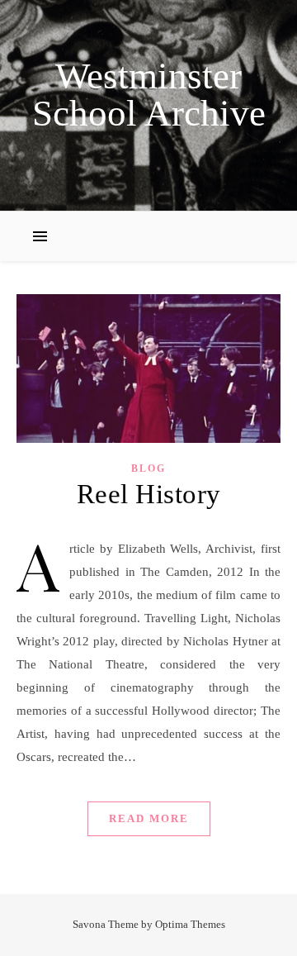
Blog (148, 468)
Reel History (149, 494)
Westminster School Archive (149, 95)
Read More (149, 818)
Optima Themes (190, 924)
